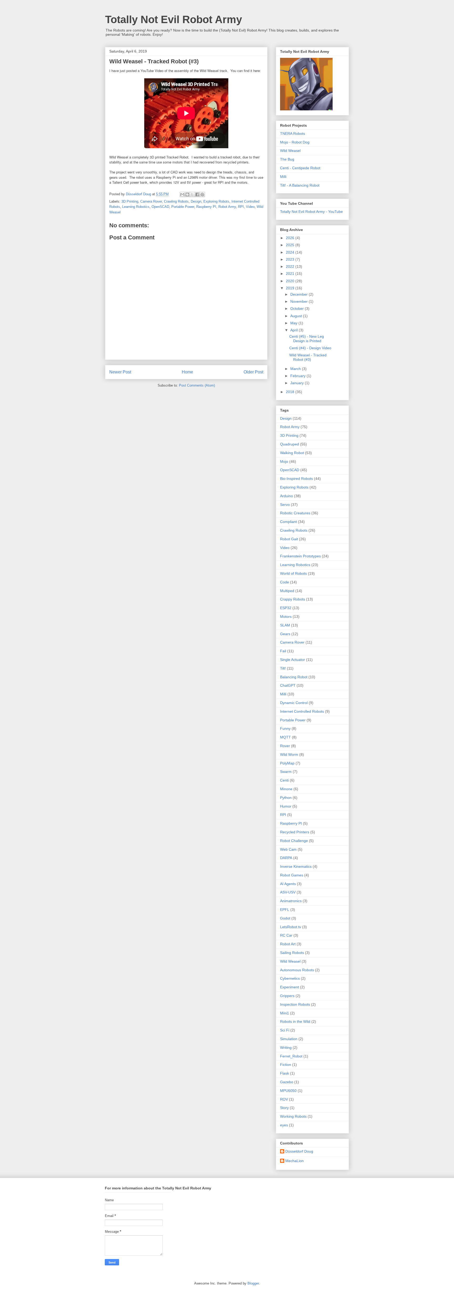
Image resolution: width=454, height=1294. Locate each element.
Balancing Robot (293, 677)
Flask (284, 1073)
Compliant (288, 522)
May (294, 323)
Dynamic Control (294, 703)
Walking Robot (292, 453)
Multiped (287, 591)
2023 (290, 259)
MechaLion (294, 1161)
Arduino (286, 496)
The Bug (287, 159)
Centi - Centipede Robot (300, 168)
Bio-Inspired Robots (296, 478)
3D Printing (129, 201)
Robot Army (227, 207)
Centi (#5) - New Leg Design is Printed (306, 338)
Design (196, 201)
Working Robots (293, 1116)
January (297, 383)
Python (286, 797)
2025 (290, 245)
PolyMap (287, 763)
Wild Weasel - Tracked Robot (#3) (308, 357)
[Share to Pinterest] (202, 194)
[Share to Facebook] (197, 194)
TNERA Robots (292, 133)
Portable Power (182, 207)
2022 (290, 266)
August (296, 316)
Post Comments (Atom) (197, 385)
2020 (290, 281)
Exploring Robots (216, 201)
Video (250, 207)
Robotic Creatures (295, 513)
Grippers (287, 996)
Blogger (253, 1283)
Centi (284, 780)
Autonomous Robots (297, 970)
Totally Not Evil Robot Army (173, 19)
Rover (285, 746)
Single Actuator (292, 660)
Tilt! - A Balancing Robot (299, 185)
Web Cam (288, 849)
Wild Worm (289, 754)
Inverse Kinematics (296, 866)
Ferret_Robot (291, 1056)
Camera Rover (151, 201)
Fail (283, 651)
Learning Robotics (135, 207)
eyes (284, 1125)
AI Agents (288, 884)
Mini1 (284, 1013)
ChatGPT (288, 685)
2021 (290, 273)
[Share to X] (192, 194)
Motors (286, 616)
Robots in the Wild (295, 1021)
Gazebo (286, 1082)
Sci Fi (284, 1030)
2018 (290, 392)
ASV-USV (288, 892)
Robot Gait (289, 539)
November (299, 301)
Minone (286, 789)
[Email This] (182, 194)
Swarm (286, 771)
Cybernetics (290, 978)
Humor (285, 806)
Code (284, 582)
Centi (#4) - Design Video (310, 348)
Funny (285, 728)
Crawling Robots (176, 201)
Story (284, 1108)
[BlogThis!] (187, 194)
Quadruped (289, 444)
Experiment (289, 987)
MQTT (285, 737)
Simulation (288, 1039)
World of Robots (293, 573)
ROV (284, 1099)
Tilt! (283, 668)
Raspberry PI (206, 207)
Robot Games (291, 875)
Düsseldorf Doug (299, 1151)
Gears (285, 634)
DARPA (286, 858)
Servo (285, 504)
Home (187, 372)
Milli (283, 176)
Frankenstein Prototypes (300, 556)
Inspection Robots (295, 1004)
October (297, 308)
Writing (286, 1047)
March (296, 369)
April (294, 330)
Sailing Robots (292, 953)
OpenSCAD (160, 207)
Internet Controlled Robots (302, 711)
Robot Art (288, 944)
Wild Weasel (290, 150)
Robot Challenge (294, 841)
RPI (241, 207)
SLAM (285, 625)
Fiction (285, 1064)
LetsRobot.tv (290, 927)
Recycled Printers (294, 832)
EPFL (284, 909)
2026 (290, 238)
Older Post (253, 372)
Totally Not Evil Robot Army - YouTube (311, 211)
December (299, 294)
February (298, 376)
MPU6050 (288, 1090)
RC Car (286, 935)
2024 (290, 252)
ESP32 (285, 608)
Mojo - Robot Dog (294, 142)
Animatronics (291, 901)
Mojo (284, 461)
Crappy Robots (292, 599)
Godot (285, 918)
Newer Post (120, 372)
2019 (290, 288)
